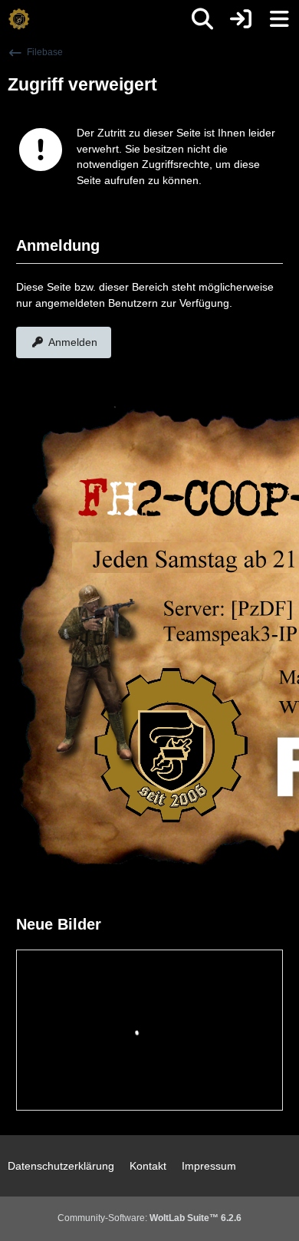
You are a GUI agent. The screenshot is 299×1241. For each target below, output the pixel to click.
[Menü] (279, 19)
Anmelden (72, 342)
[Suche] (202, 19)
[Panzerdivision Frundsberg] (19, 19)
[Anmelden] (240, 19)
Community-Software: (150, 1218)
